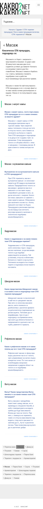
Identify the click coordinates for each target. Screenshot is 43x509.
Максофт (24, 507)
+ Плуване (7, 451)
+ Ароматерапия (29, 458)
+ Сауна (24, 451)
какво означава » (30, 159)
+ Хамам (16, 451)
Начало (12, 30)
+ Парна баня (28, 454)
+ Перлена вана (9, 447)
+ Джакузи (29, 447)
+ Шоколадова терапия (12, 454)
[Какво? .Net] (15, 9)
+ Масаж (20, 447)
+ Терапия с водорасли (12, 458)
